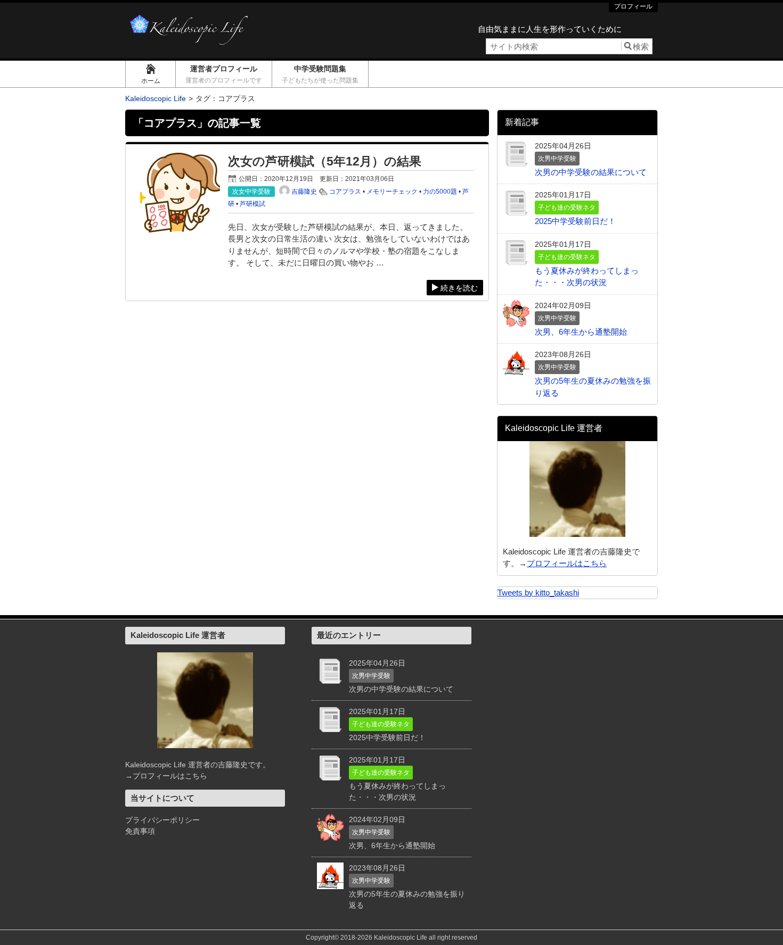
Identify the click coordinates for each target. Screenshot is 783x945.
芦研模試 (252, 204)
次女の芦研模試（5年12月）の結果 (324, 161)
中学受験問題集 (320, 74)
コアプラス (345, 191)
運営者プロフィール (223, 74)
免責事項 (140, 831)
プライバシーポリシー (162, 820)
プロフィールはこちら (567, 563)
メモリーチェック (392, 191)
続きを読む (459, 288)
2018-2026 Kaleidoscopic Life (383, 937)
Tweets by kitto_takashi (538, 592)
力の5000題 (440, 191)
